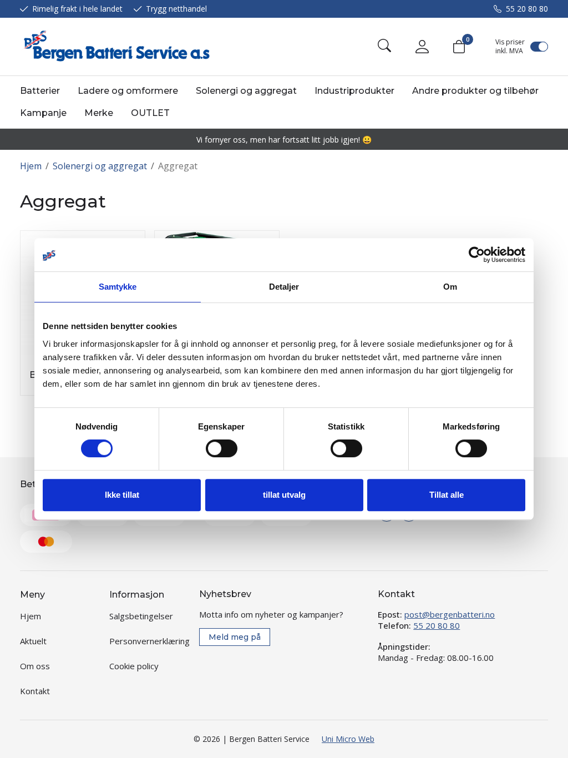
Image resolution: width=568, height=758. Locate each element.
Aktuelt (33, 640)
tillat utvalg (284, 494)
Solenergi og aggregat (246, 90)
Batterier (40, 90)
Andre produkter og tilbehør (475, 90)
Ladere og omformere (128, 90)
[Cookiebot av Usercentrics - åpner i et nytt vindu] (476, 254)
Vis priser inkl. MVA (510, 46)
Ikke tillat (122, 494)
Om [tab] (450, 286)
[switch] (221, 448)
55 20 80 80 (527, 8)
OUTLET (150, 113)
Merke (98, 113)
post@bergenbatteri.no (449, 614)
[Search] (384, 46)
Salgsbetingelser (141, 615)
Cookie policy (134, 665)
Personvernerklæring (149, 640)
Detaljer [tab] (284, 286)
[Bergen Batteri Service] (115, 46)
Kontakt (35, 690)
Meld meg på (235, 637)
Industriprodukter (354, 90)
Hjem (31, 166)
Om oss (35, 665)
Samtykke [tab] (118, 286)
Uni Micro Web (348, 739)
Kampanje (43, 113)
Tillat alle (446, 494)
